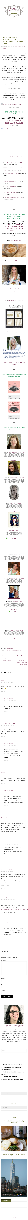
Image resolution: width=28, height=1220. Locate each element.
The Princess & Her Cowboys (17, 452)
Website (3, 990)
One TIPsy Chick (14, 530)
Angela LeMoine (8, 698)
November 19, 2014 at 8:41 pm (11, 700)
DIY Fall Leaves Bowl (10, 186)
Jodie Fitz (4, 897)
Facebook (4, 288)
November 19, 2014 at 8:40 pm (11, 745)
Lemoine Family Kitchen (17, 578)
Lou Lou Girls (5, 817)
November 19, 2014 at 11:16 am (8, 725)
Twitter (10, 288)
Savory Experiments (17, 630)
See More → (6, 1200)
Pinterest (16, 288)
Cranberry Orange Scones (10, 1076)
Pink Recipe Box (18, 261)
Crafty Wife (17, 554)
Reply (3, 691)
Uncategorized (10, 648)
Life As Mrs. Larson (16, 503)
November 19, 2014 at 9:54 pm (8, 871)
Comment (4, 960)
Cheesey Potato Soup (10, 192)
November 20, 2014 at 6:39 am (11, 925)
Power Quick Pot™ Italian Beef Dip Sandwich (14, 1121)
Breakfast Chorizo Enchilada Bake (12, 1065)
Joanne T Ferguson (6, 869)
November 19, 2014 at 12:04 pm (8, 774)
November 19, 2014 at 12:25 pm (8, 820)
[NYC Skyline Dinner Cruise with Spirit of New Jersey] (14, 1178)
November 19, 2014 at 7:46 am (8, 682)
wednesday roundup (16, 650)
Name (3, 978)
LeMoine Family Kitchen (14, 13)
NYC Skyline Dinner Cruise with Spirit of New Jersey (14, 1155)
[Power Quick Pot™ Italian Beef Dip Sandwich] (14, 1139)
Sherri (3, 680)
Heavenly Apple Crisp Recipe (12, 157)
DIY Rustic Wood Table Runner (13, 162)
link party (9, 650)
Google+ (14, 291)
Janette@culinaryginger (8, 723)
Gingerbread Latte (15, 240)
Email (3, 984)
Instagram (23, 288)
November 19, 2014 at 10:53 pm (8, 899)
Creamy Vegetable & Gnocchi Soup (13, 1079)
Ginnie (3, 772)
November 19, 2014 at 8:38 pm (11, 844)
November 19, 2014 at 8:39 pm (11, 792)
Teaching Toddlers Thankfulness (13, 197)
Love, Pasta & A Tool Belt (16, 477)
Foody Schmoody (17, 601)
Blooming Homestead (18, 332)
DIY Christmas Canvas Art (15, 301)
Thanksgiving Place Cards (11, 173)
